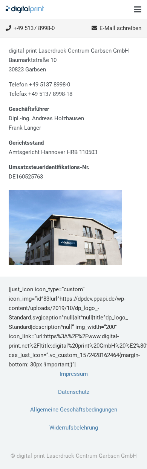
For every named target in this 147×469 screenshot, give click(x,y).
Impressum (74, 374)
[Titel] (25, 9)
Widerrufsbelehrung (73, 427)
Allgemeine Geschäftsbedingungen (73, 409)
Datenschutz (73, 392)
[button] (137, 9)
